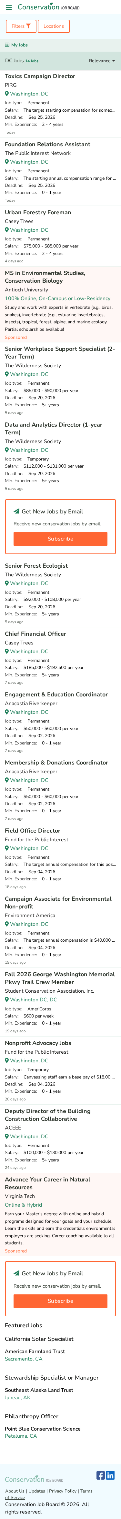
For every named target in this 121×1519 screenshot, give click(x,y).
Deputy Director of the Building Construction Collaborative (48, 1115)
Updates (36, 1491)
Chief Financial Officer (35, 634)
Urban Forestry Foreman (38, 212)
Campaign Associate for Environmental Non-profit (58, 902)
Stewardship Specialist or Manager (52, 1378)
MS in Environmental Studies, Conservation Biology (45, 277)
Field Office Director (32, 831)
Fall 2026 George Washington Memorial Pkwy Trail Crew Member (60, 978)
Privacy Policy (62, 1491)
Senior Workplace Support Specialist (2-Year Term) (60, 352)
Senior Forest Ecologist (36, 566)
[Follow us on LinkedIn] (110, 1476)
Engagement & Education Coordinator (56, 694)
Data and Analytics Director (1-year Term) (53, 428)
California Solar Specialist (39, 1339)
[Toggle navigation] (9, 7)
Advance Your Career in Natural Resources (47, 1183)
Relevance (100, 61)
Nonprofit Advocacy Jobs (38, 1043)
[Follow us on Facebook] (100, 1476)
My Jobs (19, 45)
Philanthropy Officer (31, 1416)
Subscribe (61, 538)
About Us (15, 1491)
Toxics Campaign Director (40, 76)
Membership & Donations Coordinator (56, 762)
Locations (54, 26)
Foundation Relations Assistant (47, 144)
